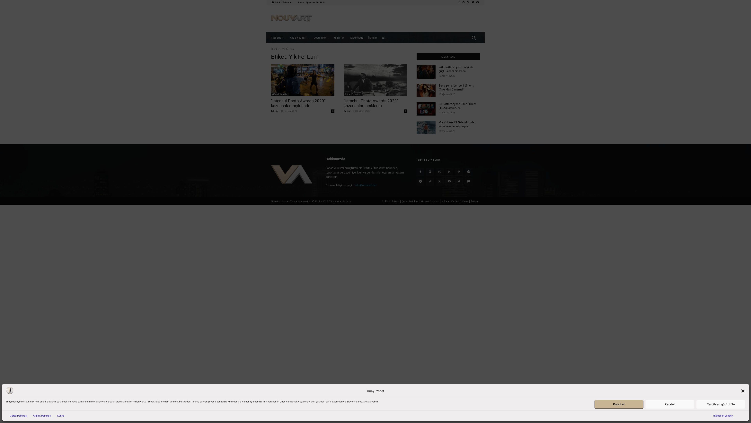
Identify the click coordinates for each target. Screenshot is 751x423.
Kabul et (619, 404)
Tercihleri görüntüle (721, 404)
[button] (743, 391)
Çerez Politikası (18, 415)
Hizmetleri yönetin (723, 415)
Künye (60, 415)
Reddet (670, 404)
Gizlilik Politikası (42, 415)
